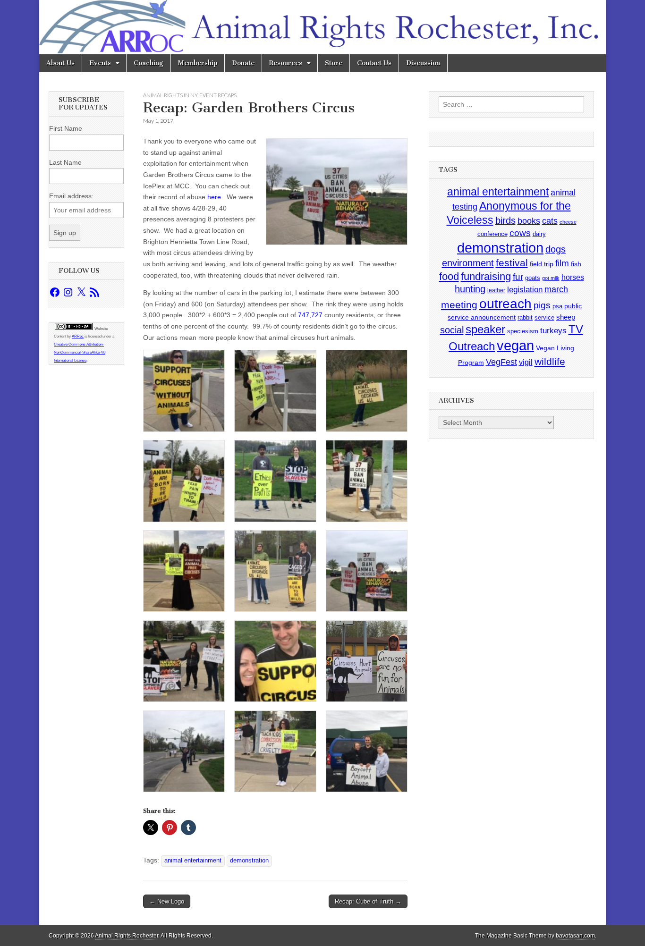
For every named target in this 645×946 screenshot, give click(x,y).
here (214, 197)
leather (496, 290)
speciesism (522, 331)
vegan (515, 345)
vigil (526, 362)
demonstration (249, 860)
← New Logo (166, 901)
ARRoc (78, 336)
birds (505, 220)
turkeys (553, 330)
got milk (551, 278)
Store (333, 63)
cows (520, 233)
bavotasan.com (575, 935)
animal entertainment (192, 860)
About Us (60, 63)
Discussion (423, 63)
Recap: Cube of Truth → (368, 901)
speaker (485, 329)
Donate (243, 63)
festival (512, 262)
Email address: (71, 196)
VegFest (501, 362)
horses (572, 277)
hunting (470, 289)
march (556, 289)
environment (468, 262)
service (544, 317)
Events (100, 63)
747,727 (310, 315)
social (452, 330)
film (562, 263)
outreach (505, 303)
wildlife (550, 361)
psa (557, 306)
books (529, 221)
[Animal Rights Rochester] (322, 27)
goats (532, 277)
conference (492, 233)
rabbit (525, 317)
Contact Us (374, 63)
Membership (197, 63)
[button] (183, 392)
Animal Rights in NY (170, 95)
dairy (539, 233)
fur (518, 277)
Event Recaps (218, 95)
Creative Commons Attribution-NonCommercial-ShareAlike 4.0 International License (79, 352)
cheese (568, 222)
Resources (285, 63)
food (449, 276)
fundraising (486, 276)
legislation (525, 289)
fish (576, 264)
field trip (541, 264)
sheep (565, 317)
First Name (65, 128)
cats (550, 221)
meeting (459, 305)
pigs (542, 305)
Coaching (148, 63)
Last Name (65, 162)
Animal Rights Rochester (126, 935)
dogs (555, 249)
